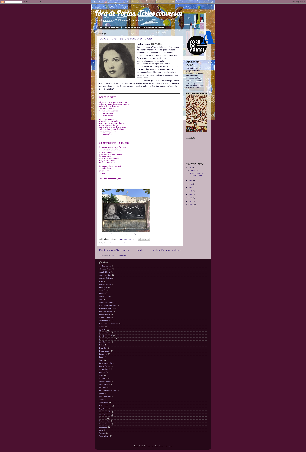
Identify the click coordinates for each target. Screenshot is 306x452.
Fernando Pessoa (105, 312)
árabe (110, 243)
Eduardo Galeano (105, 309)
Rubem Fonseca (105, 406)
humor (101, 327)
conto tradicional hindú (107, 305)
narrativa (102, 378)
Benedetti (103, 287)
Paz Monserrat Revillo (107, 391)
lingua (101, 360)
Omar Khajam (104, 384)
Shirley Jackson (105, 421)
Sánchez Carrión (105, 412)
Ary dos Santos (105, 284)
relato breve (104, 403)
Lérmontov (103, 354)
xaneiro (194, 170)
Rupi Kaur (103, 409)
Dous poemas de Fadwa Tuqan (126, 39)
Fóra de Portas (132, 28)
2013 (191, 201)
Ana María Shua (105, 275)
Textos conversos (109, 28)
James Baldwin (104, 333)
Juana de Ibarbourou (107, 339)
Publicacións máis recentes (114, 250)
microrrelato (103, 369)
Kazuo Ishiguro (104, 351)
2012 (191, 205)
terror (101, 430)
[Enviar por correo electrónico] (139, 239)
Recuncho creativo (154, 28)
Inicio (140, 250)
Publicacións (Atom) (118, 255)
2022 (191, 184)
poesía (123, 243)
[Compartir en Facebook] (146, 239)
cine (100, 299)
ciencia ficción (104, 296)
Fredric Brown (104, 315)
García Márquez (105, 318)
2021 (191, 187)
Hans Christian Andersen (108, 324)
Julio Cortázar (104, 342)
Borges (101, 293)
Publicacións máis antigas (166, 250)
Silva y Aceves (104, 424)
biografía (102, 290)
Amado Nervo (104, 272)
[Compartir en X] (144, 239)
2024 (191, 167)
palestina (116, 243)
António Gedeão (105, 278)
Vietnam (102, 433)
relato (101, 400)
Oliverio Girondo (105, 381)
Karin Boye (103, 348)
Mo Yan (102, 372)
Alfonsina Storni (105, 269)
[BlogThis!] (141, 239)
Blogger (169, 446)
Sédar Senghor (104, 415)
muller (101, 375)
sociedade (103, 427)
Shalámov (102, 418)
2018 (191, 194)
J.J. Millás (102, 330)
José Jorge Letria (106, 336)
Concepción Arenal (106, 302)
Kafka (101, 345)
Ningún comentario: (127, 239)
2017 (191, 198)
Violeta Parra (104, 436)
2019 (191, 191)
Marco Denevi (104, 366)
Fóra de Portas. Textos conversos (138, 13)
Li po (101, 357)
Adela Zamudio (105, 266)
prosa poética (104, 397)
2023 (191, 181)
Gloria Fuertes (104, 321)
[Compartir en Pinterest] (148, 239)
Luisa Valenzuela (105, 363)
